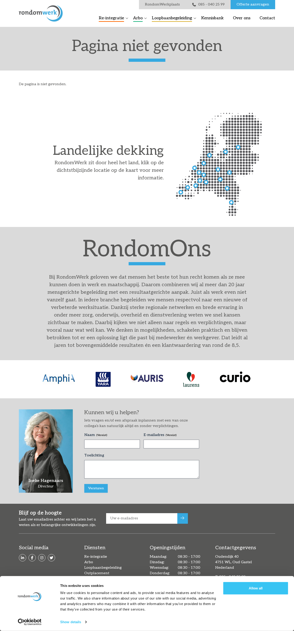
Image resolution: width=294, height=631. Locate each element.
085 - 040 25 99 (211, 4)
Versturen (96, 488)
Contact (267, 18)
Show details (70, 622)
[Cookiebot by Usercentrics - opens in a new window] (30, 622)
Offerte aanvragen (253, 4)
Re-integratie (111, 18)
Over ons (241, 18)
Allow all (256, 588)
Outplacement (96, 573)
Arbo (138, 18)
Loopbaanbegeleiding (172, 18)
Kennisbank (212, 18)
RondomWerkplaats (162, 4)
